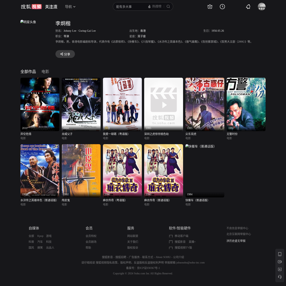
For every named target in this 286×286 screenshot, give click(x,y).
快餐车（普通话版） (197, 200)
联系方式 (147, 257)
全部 (31, 236)
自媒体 (34, 228)
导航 (68, 7)
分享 (67, 54)
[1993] (246, 80)
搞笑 (40, 247)
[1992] (81, 146)
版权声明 (125, 262)
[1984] (201, 146)
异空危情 (25, 134)
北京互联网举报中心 (238, 234)
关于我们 (132, 241)
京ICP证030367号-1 (148, 268)
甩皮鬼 (66, 200)
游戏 (49, 236)
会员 (89, 228)
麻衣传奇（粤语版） (115, 200)
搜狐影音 (180, 241)
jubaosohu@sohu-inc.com (190, 262)
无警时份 (232, 134)
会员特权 (91, 236)
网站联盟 (132, 236)
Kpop (40, 236)
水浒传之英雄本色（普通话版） (39, 200)
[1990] (122, 146)
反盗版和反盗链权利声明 (149, 262)
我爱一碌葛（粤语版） (116, 134)
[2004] (81, 80)
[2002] (122, 80)
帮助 (88, 247)
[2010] (39, 80)
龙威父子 (67, 134)
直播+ (192, 241)
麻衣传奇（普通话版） (157, 200)
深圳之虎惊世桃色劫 (156, 134)
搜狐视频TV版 (183, 247)
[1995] (163, 80)
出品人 (50, 247)
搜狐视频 (31, 6)
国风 (31, 247)
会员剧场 (91, 241)
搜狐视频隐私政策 (107, 262)
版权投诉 (132, 247)
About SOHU (163, 257)
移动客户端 (181, 236)
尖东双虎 (190, 134)
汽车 (40, 241)
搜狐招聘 (120, 257)
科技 (49, 241)
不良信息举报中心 (237, 228)
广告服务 (134, 257)
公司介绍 (178, 257)
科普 (31, 241)
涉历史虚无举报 (236, 240)
